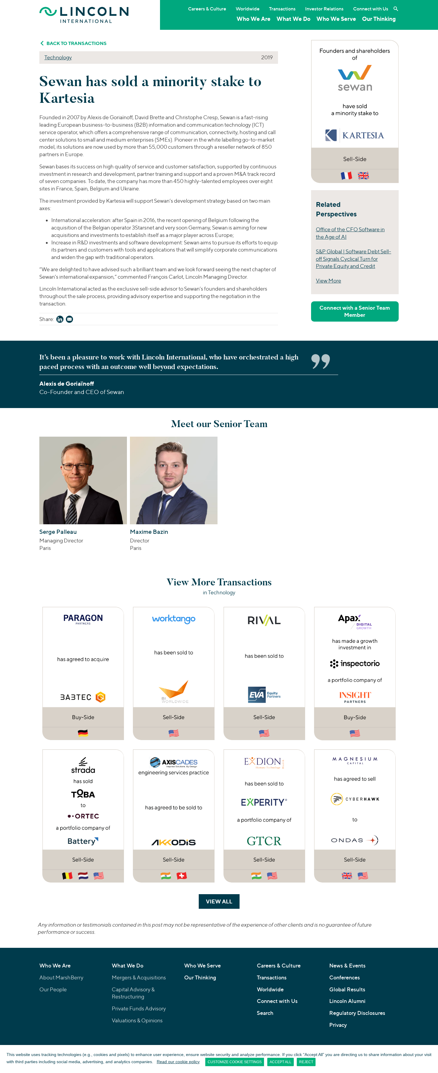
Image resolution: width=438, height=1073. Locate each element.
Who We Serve (336, 18)
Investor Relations (324, 9)
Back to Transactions (76, 43)
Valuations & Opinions (137, 1020)
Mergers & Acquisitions (139, 977)
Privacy (338, 1025)
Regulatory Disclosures (357, 1013)
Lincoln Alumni (347, 1001)
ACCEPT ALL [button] (280, 1062)
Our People (53, 989)
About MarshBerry (61, 977)
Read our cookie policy (178, 1061)
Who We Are (254, 18)
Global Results (347, 989)
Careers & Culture (207, 9)
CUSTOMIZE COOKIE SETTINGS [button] (235, 1062)
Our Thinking (379, 18)
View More (328, 280)
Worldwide (248, 9)
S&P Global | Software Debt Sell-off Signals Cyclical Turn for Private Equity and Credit (353, 258)
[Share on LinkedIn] (60, 320)
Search (265, 1013)
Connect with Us (370, 9)
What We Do (293, 18)
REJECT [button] (306, 1062)
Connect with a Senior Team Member (354, 311)
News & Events (347, 965)
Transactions (282, 9)
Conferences (344, 977)
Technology (58, 57)
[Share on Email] (69, 320)
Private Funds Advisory (139, 1008)
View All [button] (223, 901)
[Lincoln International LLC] (84, 14)
